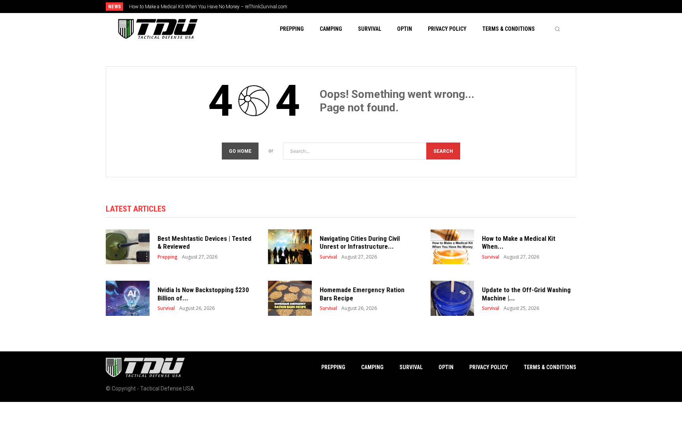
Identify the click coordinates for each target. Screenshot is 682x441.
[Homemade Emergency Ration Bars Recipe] (290, 298)
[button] (557, 29)
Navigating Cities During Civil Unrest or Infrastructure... (360, 242)
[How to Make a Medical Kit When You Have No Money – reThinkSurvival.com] (452, 247)
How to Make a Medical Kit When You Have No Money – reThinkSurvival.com (208, 6)
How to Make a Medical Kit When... (518, 242)
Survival (328, 257)
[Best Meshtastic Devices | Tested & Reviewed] (128, 247)
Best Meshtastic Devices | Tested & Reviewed (204, 242)
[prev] (355, 6)
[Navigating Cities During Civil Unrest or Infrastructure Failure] (290, 247)
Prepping (167, 257)
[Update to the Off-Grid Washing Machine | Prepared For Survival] (452, 298)
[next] (367, 6)
